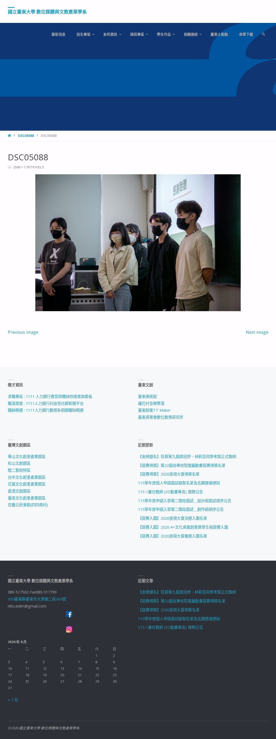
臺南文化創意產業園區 (27, 498)
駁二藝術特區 (19, 470)
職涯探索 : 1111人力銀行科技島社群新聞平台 (46, 403)
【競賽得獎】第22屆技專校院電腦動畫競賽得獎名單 (181, 465)
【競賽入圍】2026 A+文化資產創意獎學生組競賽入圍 (183, 527)
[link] (263, 34)
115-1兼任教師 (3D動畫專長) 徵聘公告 (170, 491)
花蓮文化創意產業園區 (27, 484)
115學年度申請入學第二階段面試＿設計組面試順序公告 (184, 500)
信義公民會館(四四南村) (28, 504)
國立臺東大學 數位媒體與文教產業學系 (47, 12)
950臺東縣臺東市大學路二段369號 (37, 599)
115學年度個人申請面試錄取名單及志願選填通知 (179, 482)
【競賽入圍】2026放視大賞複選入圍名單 (172, 536)
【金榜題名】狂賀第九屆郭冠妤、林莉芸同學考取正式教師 (187, 456)
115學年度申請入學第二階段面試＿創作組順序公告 (181, 509)
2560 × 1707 (22, 167)
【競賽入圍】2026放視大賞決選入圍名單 (172, 518)
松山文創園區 (19, 463)
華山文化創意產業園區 (27, 456)
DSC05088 (26, 135)
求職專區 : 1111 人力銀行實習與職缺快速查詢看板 (50, 396)
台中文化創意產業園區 (27, 477)
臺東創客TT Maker (154, 410)
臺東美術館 (147, 396)
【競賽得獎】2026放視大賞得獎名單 (168, 474)
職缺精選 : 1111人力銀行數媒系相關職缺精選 (46, 410)
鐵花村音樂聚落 (151, 403)
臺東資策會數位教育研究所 (160, 417)
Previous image (23, 332)
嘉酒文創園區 (19, 491)
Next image (257, 332)
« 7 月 (13, 699)
